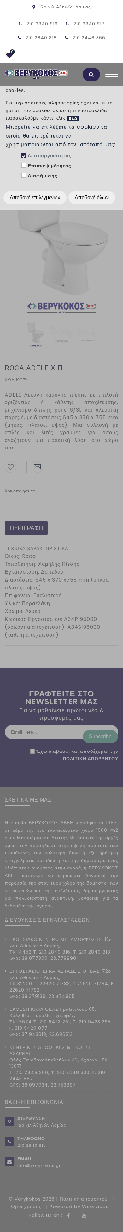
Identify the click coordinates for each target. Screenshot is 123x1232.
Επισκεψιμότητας (49, 165)
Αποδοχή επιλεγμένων (35, 197)
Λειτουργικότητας (50, 155)
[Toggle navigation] (111, 75)
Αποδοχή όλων (92, 197)
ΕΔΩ (73, 118)
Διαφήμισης (42, 175)
